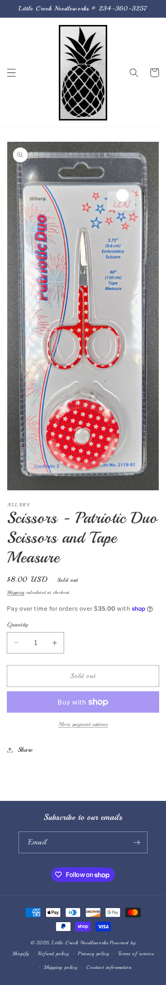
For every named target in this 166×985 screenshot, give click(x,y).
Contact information (108, 967)
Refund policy (53, 953)
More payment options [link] (83, 724)
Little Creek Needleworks (80, 942)
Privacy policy (93, 953)
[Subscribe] (137, 842)
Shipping (15, 592)
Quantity (17, 624)
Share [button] (25, 750)
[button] (11, 72)
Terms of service (136, 953)
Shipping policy (60, 967)
